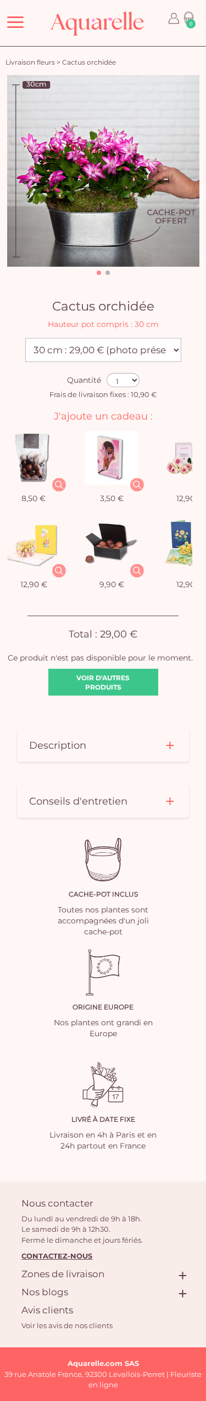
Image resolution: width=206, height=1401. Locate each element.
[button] (99, 273)
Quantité (84, 380)
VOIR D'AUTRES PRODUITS (103, 682)
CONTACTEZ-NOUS (56, 1255)
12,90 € (33, 584)
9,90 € (111, 584)
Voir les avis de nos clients (67, 1325)
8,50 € (33, 498)
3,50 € (112, 498)
